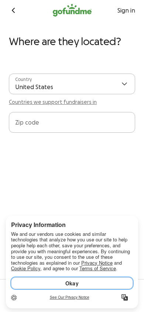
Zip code (27, 122)
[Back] (13, 10)
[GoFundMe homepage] (72, 10)
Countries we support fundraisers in (53, 102)
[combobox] (72, 125)
